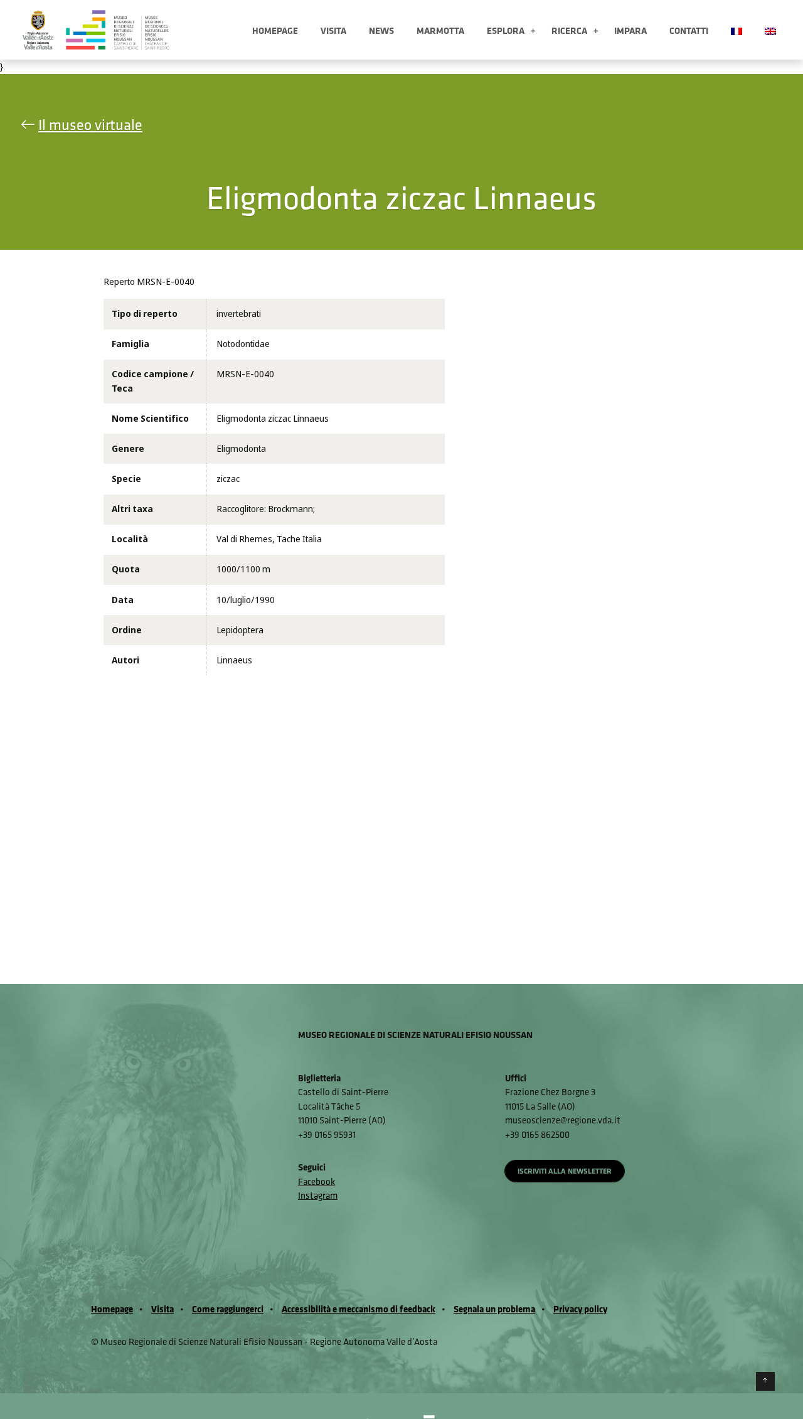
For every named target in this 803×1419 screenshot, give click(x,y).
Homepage (275, 30)
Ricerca (569, 30)
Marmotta (440, 30)
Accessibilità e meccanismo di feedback (358, 1308)
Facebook (316, 1181)
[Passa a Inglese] (770, 30)
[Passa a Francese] (736, 30)
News (381, 30)
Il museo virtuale (90, 124)
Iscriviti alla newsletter (565, 1170)
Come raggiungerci (227, 1308)
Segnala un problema (494, 1308)
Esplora (505, 30)
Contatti (688, 30)
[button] (533, 31)
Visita (333, 30)
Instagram (318, 1195)
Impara (630, 30)
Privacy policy (580, 1308)
